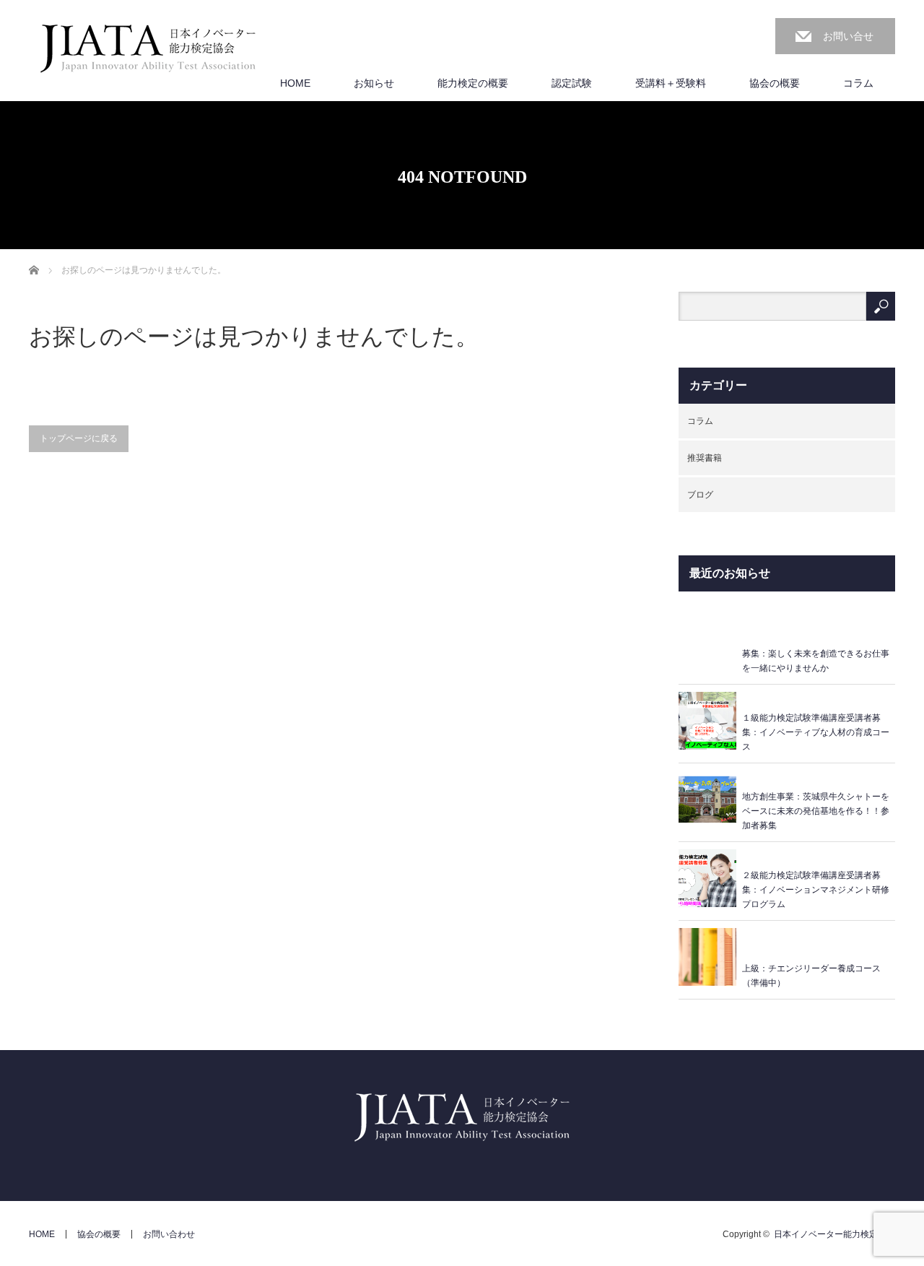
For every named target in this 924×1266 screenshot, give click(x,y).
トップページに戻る (79, 438)
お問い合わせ (169, 1234)
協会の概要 (774, 83)
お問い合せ (848, 36)
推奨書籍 (704, 458)
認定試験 (572, 83)
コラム (858, 83)
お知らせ (374, 83)
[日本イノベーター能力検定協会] (148, 49)
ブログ (700, 495)
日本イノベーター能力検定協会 (834, 1234)
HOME (295, 83)
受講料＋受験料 (670, 83)
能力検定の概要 (472, 83)
